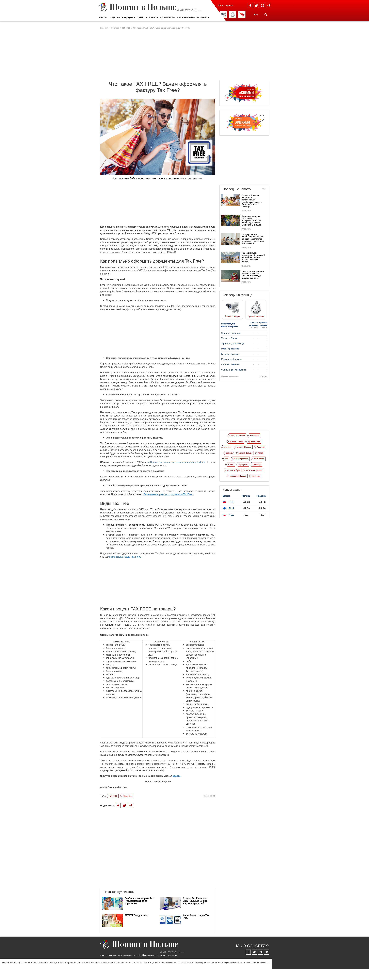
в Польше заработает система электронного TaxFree (176, 462)
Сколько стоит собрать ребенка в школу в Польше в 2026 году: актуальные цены (253, 274)
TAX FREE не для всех (136, 915)
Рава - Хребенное (230, 348)
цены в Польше (245, 452)
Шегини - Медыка (230, 364)
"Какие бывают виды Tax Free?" (125, 556)
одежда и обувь (233, 470)
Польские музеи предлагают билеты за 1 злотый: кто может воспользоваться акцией (253, 257)
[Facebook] (250, 5)
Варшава (256, 475)
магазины (254, 435)
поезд (260, 452)
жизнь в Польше (237, 435)
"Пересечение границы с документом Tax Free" (168, 494)
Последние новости (237, 188)
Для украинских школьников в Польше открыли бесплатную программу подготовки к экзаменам (253, 239)
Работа (152, 17)
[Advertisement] (184, 54)
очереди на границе (254, 470)
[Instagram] (262, 5)
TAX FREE (113, 795)
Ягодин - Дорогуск (230, 332)
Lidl (226, 458)
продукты (243, 464)
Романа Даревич (117, 787)
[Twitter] (256, 5)
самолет (230, 452)
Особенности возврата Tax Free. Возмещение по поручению (139, 901)
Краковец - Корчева (231, 359)
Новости (103, 17)
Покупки (114, 17)
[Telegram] (268, 5)
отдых (231, 464)
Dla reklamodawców (146, 955)
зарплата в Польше (238, 475)
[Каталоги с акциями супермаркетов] (241, 14)
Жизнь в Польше (185, 17)
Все (263, 189)
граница (227, 447)
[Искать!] (266, 14)
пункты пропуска (241, 458)
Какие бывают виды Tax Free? (195, 916)
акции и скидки (236, 441)
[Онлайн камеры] (223, 14)
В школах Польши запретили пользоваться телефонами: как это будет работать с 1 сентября (252, 201)
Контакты (172, 955)
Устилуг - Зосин (229, 338)
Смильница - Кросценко (233, 369)
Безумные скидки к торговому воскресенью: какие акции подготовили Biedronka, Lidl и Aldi (251, 220)
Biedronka (261, 447)
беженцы (257, 464)
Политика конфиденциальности (121, 955)
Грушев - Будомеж (230, 353)
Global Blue (127, 795)
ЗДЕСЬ (177, 775)
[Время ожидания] (232, 14)
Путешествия (166, 17)
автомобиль (259, 458)
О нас (102, 955)
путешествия (254, 441)
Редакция (161, 955)
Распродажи (128, 17)
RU (255, 14)
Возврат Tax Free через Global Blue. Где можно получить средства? (194, 901)
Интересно (202, 17)
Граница (142, 17)
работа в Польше (244, 447)
